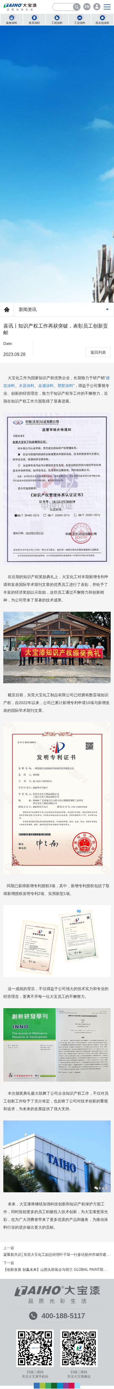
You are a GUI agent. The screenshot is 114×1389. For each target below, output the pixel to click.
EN (87, 7)
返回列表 (98, 352)
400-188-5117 (63, 1316)
